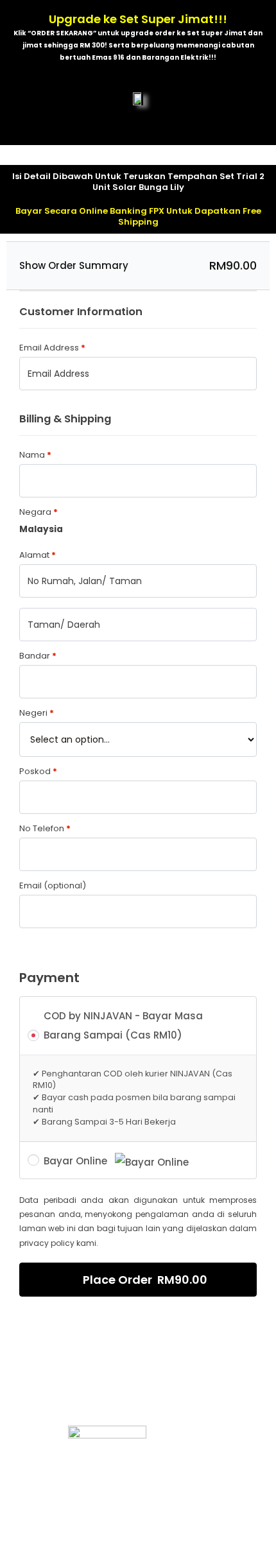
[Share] (79, 1539)
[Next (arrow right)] (79, 1556)
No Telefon (45, 828)
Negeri (36, 713)
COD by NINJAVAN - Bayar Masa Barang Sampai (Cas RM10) (123, 1025)
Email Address (52, 347)
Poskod (38, 771)
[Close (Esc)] (25, 1539)
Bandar (37, 656)
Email (52, 885)
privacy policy (46, 1243)
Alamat (37, 555)
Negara (38, 512)
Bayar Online (77, 1161)
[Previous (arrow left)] (25, 1556)
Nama (35, 455)
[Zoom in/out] (187, 1539)
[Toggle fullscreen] (133, 1539)
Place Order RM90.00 (145, 1280)
